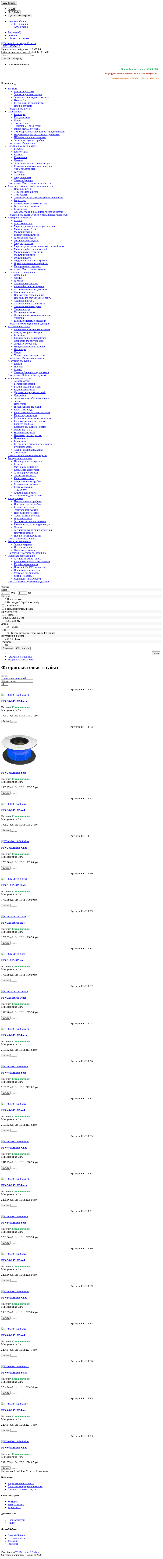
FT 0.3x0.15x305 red (12, 960)
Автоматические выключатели (30, 203)
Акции (11, 1522)
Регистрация (21, 24)
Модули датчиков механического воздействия (39, 246)
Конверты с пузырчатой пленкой (32, 561)
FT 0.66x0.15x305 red (13, 1335)
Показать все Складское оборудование (28, 581)
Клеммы (18, 154)
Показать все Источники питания (26, 358)
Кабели (18, 363)
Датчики (18, 160)
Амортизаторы (22, 381)
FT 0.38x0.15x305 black (14, 701)
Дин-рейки (20, 395)
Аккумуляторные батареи (28, 332)
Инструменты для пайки (27, 504)
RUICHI (12, 614)
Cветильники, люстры (26, 283)
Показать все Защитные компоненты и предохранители (38, 214)
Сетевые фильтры (23, 180)
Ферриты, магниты (24, 168)
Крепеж (18, 464)
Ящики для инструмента (27, 578)
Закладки (13, 1541)
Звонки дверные (23, 544)
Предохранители (23, 189)
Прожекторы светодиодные (29, 295)
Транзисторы (21, 123)
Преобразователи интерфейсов (31, 263)
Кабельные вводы (23, 409)
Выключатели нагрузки (27, 206)
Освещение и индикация (21, 272)
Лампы (18, 277)
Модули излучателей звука (28, 252)
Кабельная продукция (19, 360)
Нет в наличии (15, 599)
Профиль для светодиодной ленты (32, 297)
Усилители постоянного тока (30, 355)
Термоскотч (20, 489)
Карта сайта (14, 1507)
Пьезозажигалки (23, 547)
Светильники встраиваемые (29, 303)
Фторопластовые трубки (27, 481)
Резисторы (19, 114)
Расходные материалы (20, 458)
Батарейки (19, 335)
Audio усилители (23, 223)
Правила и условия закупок (23, 1489)
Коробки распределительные (29, 421)
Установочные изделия (20, 378)
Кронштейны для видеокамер (30, 426)
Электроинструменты (26, 510)
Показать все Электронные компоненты (29, 183)
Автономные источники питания (32, 329)
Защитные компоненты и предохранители (30, 186)
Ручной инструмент (25, 507)
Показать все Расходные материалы (27, 495)
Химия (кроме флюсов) (26, 472)
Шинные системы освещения (30, 320)
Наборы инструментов (26, 512)
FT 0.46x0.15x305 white (14, 1147)
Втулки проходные (24, 389)
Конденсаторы (22, 117)
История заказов (16, 1538)
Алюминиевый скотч (25, 492)
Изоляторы (20, 403)
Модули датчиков (23, 243)
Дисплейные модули (25, 237)
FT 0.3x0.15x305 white (13, 997)
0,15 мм (16, 620)
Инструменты (15, 498)
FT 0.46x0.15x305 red (13, 1110)
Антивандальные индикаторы (30, 289)
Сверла (18, 527)
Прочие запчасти (23, 105)
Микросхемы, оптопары (27, 128)
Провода (18, 366)
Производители (16, 1520)
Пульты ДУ (20, 100)
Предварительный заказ (20, 608)
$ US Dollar (14, 12)
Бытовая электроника (19, 541)
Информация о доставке (21, 1483)
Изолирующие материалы (28, 461)
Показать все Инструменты (22, 538)
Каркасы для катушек (25, 415)
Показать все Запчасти (20, 108)
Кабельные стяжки (24, 478)
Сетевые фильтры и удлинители (31, 372)
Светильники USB (24, 300)
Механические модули (26, 240)
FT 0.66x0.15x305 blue (13, 1410)
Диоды (17, 120)
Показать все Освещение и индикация (28, 323)
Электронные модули (19, 217)
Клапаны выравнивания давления (32, 418)
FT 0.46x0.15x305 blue (13, 1072)
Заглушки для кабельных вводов (31, 398)
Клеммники (20, 157)
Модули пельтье (22, 177)
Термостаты (20, 194)
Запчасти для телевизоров (28, 94)
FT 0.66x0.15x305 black (14, 1372)
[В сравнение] (15, 722)
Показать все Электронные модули (27, 269)
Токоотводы (20, 452)
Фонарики (19, 318)
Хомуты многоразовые (26, 484)
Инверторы (20, 349)
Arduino (18, 220)
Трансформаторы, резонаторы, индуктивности (39, 131)
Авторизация (21, 26)
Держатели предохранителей (30, 392)
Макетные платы (23, 429)
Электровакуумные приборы (30, 140)
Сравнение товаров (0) (14, 678)
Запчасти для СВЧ (24, 91)
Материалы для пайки (26, 467)
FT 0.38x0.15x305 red (13, 810)
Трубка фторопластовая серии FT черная (33, 633)
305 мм (14, 627)
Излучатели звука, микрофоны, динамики (37, 134)
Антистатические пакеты (28, 558)
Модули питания (23, 232)
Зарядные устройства (25, 343)
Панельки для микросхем (28, 435)
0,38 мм (16, 639)
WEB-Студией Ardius (27, 1552)
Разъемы (18, 148)
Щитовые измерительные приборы (33, 166)
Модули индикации (24, 254)
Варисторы (20, 200)
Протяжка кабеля (23, 532)
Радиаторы (20, 441)
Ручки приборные (24, 446)
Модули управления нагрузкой (31, 260)
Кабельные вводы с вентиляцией (32, 412)
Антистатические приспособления (33, 530)
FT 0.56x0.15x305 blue (13, 1222)
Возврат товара (16, 1504)
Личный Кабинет (17, 1535)
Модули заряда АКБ (25, 229)
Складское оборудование (21, 555)
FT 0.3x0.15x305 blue (13, 922)
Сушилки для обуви (25, 550)
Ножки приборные (24, 432)
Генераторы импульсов (26, 234)
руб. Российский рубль (20, 15)
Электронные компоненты (22, 146)
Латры (17, 352)
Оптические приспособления (30, 521)
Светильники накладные (27, 306)
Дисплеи (19, 280)
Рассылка (13, 1543)
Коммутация (21, 151)
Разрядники (20, 209)
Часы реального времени (27, 266)
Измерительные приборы (28, 501)
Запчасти (13, 88)
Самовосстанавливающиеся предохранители (38, 211)
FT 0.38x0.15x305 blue (13, 772)
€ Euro (12, 9)
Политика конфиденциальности (25, 1486)
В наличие (12, 605)
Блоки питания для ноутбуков (30, 338)
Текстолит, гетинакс (25, 475)
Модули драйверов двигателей (30, 249)
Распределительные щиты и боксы (33, 444)
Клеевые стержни (23, 487)
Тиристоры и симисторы (27, 126)
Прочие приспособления (27, 535)
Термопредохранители (26, 191)
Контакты (13, 1501)
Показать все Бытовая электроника (27, 553)
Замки (17, 401)
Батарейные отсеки (24, 383)
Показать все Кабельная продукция (27, 375)
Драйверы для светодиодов (29, 340)
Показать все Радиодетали (22, 143)
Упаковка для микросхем (27, 573)
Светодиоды (21, 275)
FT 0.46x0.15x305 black (14, 1035)
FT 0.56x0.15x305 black (14, 1185)
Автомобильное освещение (29, 286)
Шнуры (18, 369)
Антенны (19, 171)
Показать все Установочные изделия (27, 455)
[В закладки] (12, 722)
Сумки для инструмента (27, 515)
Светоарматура (22, 309)
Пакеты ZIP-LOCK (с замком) (30, 567)
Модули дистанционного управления (34, 226)
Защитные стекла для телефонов (31, 97)
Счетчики (19, 174)
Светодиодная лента (25, 312)
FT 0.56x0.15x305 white (14, 1297)
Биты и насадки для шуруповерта (32, 524)
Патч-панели (21, 438)
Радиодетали (14, 111)
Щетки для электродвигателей (30, 103)
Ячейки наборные (24, 575)
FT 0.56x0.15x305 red (13, 1260)
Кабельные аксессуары (26, 469)
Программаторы (23, 518)
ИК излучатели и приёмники (30, 137)
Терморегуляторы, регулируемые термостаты (38, 197)
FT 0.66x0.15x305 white (14, 1447)
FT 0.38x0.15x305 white (14, 847)
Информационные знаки (27, 406)
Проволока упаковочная (27, 570)
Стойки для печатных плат (28, 449)
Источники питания (19, 326)
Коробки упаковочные (26, 564)
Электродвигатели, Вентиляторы (32, 163)
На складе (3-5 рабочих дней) (23, 602)
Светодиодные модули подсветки (32, 315)
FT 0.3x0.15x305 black (13, 885)
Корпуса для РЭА (23, 424)
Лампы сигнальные (24, 292)
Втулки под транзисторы (27, 386)
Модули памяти (22, 257)
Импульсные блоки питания (29, 346)
